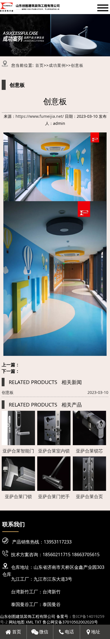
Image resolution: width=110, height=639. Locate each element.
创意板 (77, 65)
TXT (38, 622)
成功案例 (57, 65)
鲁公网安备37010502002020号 (70, 622)
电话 (69, 632)
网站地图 (17, 622)
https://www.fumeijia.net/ (40, 116)
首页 (39, 65)
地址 (95, 632)
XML (30, 622)
